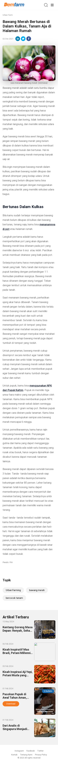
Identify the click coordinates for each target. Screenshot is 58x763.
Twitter (40, 751)
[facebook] (28, 38)
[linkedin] (17, 38)
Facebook (30, 751)
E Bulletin (48, 691)
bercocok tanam (14, 598)
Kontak (14, 755)
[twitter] (23, 38)
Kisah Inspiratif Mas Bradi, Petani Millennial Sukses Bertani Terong (18, 653)
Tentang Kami (26, 755)
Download (10, 704)
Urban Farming (13, 590)
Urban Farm (8, 15)
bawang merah (37, 590)
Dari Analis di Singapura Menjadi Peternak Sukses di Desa (15, 730)
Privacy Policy (41, 755)
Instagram (19, 751)
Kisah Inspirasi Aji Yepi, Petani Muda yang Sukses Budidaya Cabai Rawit (18, 677)
